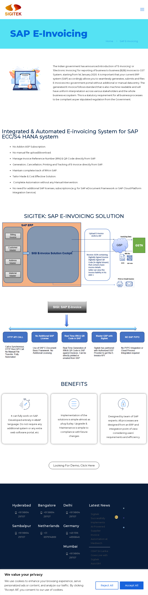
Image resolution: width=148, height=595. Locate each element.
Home (109, 41)
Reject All (107, 585)
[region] (74, 582)
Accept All (131, 585)
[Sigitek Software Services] (13, 9)
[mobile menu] (142, 9)
